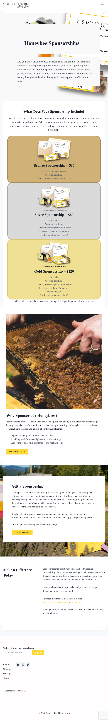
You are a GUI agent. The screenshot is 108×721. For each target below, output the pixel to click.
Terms (6, 678)
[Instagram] (23, 664)
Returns (6, 664)
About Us (22, 690)
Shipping (7, 669)
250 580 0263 (76, 602)
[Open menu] (102, 5)
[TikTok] (28, 664)
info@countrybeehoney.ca (55, 602)
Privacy (6, 673)
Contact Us (9, 690)
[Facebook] (18, 664)
